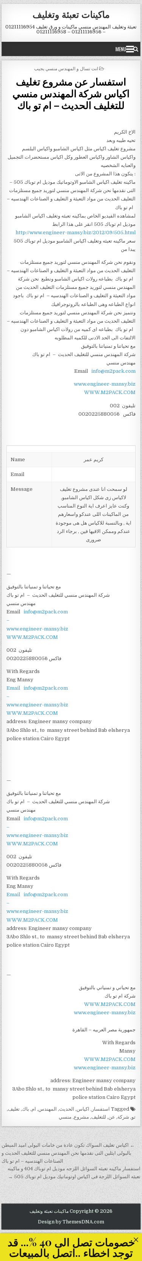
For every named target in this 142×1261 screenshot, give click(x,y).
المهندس (47, 1109)
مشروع (81, 1117)
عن (111, 1117)
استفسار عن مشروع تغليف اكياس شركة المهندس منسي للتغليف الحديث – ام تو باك (71, 93)
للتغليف (98, 1117)
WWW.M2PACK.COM (110, 392)
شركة (123, 1117)
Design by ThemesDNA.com (71, 1222)
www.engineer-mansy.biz (105, 384)
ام (33, 1109)
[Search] (135, 49)
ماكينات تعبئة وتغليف (71, 14)
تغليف (14, 1109)
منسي (65, 1117)
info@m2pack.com (113, 371)
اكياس (82, 1109)
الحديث (66, 1109)
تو (133, 1117)
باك (25, 1109)
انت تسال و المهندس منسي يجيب (66, 68)
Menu (120, 49)
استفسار (101, 1109)
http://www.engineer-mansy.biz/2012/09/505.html (76, 232)
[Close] (136, 1239)
